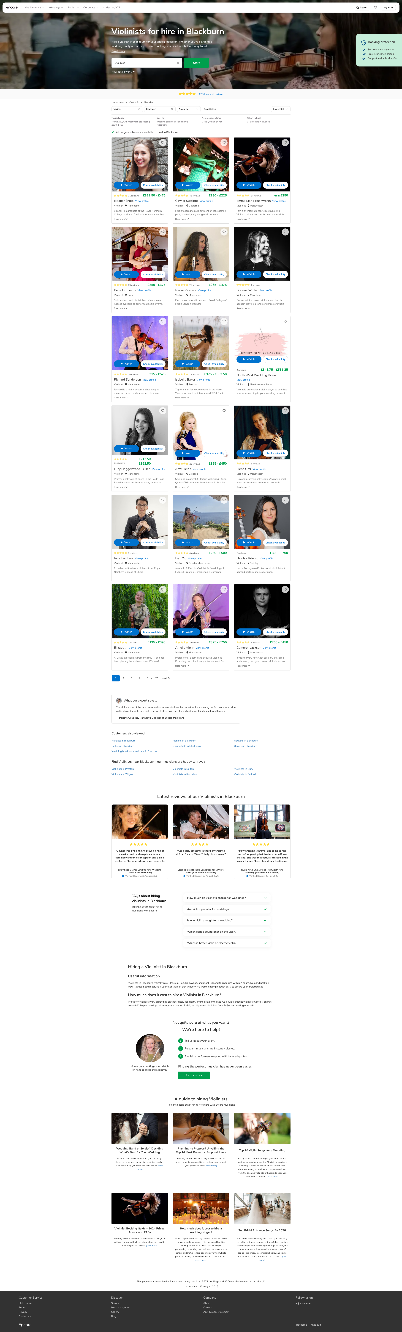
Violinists (134, 102)
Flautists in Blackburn (246, 740)
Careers (207, 1307)
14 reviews (194, 374)
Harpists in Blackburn (123, 740)
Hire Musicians (32, 7)
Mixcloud (316, 1325)
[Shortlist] (375, 7)
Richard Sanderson (201, 869)
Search (364, 7)
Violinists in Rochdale (185, 774)
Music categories (120, 1307)
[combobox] (127, 109)
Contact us (25, 1316)
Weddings (54, 7)
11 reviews (119, 462)
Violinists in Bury (243, 769)
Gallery (115, 1312)
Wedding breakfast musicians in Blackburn (135, 751)
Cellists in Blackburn (122, 746)
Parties (72, 7)
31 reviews (133, 195)
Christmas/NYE (111, 7)
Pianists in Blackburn (184, 740)
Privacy (23, 1312)
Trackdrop (301, 1325)
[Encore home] (12, 7)
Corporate (89, 7)
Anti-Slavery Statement (216, 1312)
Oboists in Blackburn (245, 746)
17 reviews (256, 195)
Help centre (25, 1303)
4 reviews (255, 284)
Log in (386, 7)
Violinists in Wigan (122, 774)
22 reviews (194, 463)
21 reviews (194, 285)
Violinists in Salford (245, 774)
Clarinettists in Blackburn (187, 746)
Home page (117, 102)
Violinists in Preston (122, 769)
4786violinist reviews (211, 94)
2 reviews (241, 369)
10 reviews (133, 374)
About (206, 1303)
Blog (113, 1316)
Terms (22, 1307)
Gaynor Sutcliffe (138, 869)
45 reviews (194, 195)
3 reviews (133, 553)
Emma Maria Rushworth (265, 869)
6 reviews (255, 463)
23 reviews (133, 285)
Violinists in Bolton (183, 769)
